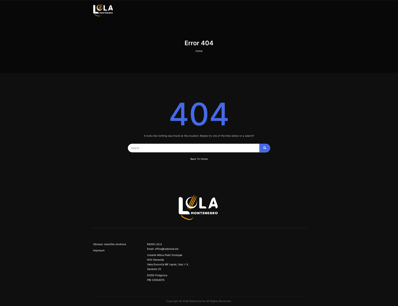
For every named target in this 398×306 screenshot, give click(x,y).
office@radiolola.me (166, 248)
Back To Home (199, 158)
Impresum (99, 250)
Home (199, 51)
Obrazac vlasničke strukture (109, 244)
